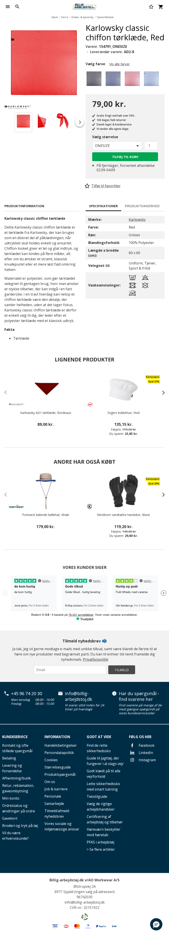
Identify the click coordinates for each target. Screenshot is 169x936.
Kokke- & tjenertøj (82, 17)
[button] (156, 924)
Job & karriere (56, 789)
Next (86, 63)
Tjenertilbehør (105, 17)
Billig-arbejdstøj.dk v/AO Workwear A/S (84, 880)
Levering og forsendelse (12, 768)
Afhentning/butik (16, 778)
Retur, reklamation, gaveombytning (18, 788)
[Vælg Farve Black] (95, 79)
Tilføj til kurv (125, 156)
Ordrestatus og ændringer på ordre (18, 808)
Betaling (9, 758)
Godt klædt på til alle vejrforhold (103, 774)
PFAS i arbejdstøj (100, 842)
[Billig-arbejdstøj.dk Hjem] (84, 6)
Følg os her (140, 736)
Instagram (147, 759)
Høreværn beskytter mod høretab (103, 832)
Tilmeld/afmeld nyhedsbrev (56, 813)
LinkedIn (145, 752)
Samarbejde (54, 803)
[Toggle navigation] (8, 6)
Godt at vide (99, 736)
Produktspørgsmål (59, 774)
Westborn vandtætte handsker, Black (123, 515)
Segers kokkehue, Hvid (123, 413)
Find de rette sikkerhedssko (99, 748)
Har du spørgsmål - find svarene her (139, 696)
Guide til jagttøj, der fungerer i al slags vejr (105, 761)
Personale (52, 796)
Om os (49, 781)
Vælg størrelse (105, 136)
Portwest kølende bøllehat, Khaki (45, 515)
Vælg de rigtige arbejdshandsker (101, 806)
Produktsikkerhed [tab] (142, 206)
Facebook (146, 745)
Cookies (51, 759)
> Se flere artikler (101, 849)
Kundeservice (15, 736)
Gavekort (9, 818)
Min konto (10, 798)
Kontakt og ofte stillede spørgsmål (17, 748)
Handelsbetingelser (60, 745)
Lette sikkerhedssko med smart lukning (103, 786)
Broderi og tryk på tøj (20, 825)
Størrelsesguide (57, 767)
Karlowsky (137, 219)
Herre (64, 17)
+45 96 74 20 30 (26, 693)
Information (57, 736)
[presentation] (161, 392)
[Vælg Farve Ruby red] (133, 79)
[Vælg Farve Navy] (114, 79)
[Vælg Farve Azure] (152, 79)
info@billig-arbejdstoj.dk (78, 696)
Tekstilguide (97, 796)
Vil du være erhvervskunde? (15, 835)
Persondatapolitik (59, 752)
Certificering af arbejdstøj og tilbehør (105, 819)
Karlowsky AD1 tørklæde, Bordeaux (45, 413)
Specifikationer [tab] (103, 206)
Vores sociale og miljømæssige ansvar (61, 826)
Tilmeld (122, 670)
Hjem (54, 17)
